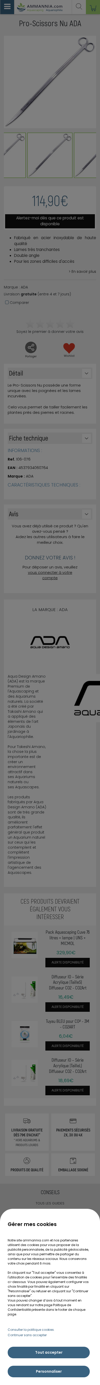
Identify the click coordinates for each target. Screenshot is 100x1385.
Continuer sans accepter (27, 1335)
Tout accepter (49, 1352)
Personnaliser (49, 1371)
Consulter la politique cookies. (31, 1329)
